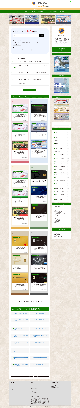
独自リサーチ (62, 132)
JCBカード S (16, 49)
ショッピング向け (58, 207)
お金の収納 (61, 137)
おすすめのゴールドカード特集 (20, 313)
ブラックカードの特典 (61, 191)
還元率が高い (57, 215)
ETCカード (62, 143)
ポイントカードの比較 (61, 194)
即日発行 (36, 72)
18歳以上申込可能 (37, 79)
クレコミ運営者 (34, 390)
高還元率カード (33, 11)
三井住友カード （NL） (26, 42)
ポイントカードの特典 (62, 172)
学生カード (62, 11)
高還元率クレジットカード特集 (39, 364)
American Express (37, 66)
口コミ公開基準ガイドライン (37, 392)
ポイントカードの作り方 (62, 166)
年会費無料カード (41, 11)
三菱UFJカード (17, 44)
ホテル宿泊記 (61, 151)
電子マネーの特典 (61, 199)
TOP (17, 11)
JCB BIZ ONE (35, 49)
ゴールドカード (24, 11)
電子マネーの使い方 (62, 188)
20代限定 (56, 210)
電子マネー (21, 72)
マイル (61, 183)
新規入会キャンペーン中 (59, 213)
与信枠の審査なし (23, 83)
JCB (20, 65)
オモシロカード (61, 140)
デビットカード (39, 61)
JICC (12, 389)
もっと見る (20, 161)
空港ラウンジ (29, 72)
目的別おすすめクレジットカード (62, 155)
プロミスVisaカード (26, 49)
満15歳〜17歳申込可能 (24, 79)
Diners (28, 65)
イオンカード (36, 42)
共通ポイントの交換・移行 (61, 174)
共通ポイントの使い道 (62, 196)
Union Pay (21, 68)
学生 (25, 61)
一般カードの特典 (62, 148)
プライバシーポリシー (36, 391)
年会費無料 (57, 206)
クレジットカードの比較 (62, 180)
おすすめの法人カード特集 (39, 319)
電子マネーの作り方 (61, 169)
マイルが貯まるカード (52, 11)
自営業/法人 (31, 61)
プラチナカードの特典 (62, 161)
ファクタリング (61, 134)
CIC (12, 388)
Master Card (45, 65)
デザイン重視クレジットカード (39, 349)
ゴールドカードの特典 (62, 158)
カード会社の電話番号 (61, 185)
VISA (28, 68)
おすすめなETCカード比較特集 (40, 328)
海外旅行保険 (44, 72)
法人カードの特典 (62, 163)
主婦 (20, 61)
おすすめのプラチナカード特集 (39, 313)
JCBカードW (16, 42)
